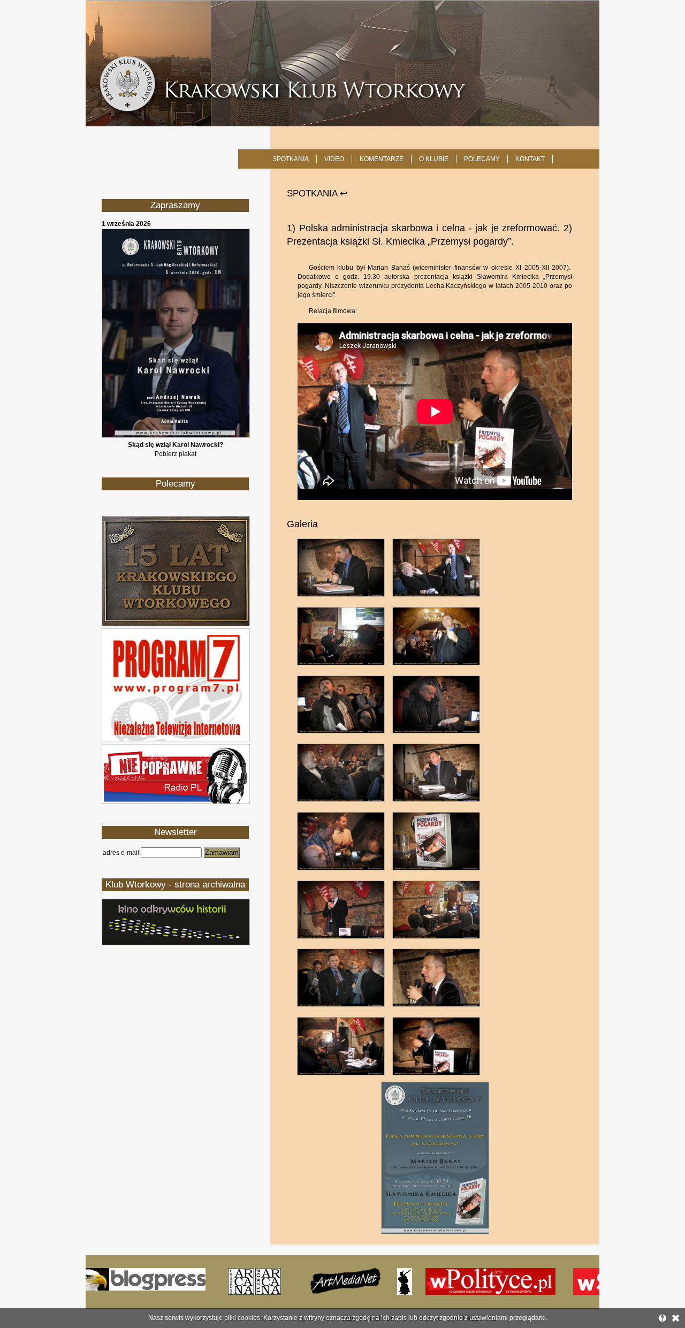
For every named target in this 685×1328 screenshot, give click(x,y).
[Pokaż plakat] (176, 435)
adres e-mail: (122, 852)
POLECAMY (482, 159)
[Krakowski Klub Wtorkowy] (342, 63)
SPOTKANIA (290, 159)
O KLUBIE (433, 159)
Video (334, 159)
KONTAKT (530, 159)
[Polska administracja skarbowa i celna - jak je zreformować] (435, 1232)
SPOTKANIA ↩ (317, 193)
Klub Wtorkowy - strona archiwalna (175, 884)
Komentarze (382, 159)
